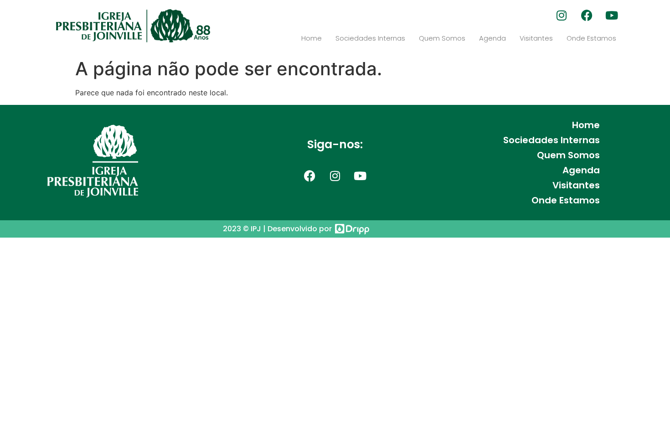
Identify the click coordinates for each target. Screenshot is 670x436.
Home (311, 38)
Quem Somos (442, 38)
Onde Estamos (591, 38)
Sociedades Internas (370, 38)
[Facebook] (586, 15)
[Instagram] (561, 15)
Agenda (492, 38)
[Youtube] (611, 15)
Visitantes (536, 38)
